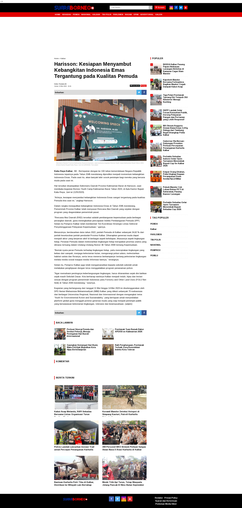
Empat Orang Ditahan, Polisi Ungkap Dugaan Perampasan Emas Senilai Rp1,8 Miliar (174, 175)
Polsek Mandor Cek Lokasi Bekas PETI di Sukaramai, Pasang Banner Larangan (173, 190)
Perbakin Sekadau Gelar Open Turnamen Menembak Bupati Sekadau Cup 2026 (175, 205)
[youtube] (186, 7)
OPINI (136, 14)
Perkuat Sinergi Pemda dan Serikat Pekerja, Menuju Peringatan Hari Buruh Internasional (80, 332)
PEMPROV (155, 250)
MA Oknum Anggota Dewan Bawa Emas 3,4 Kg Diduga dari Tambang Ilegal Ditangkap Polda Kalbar (175, 130)
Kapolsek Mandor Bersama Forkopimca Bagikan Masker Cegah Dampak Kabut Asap (174, 83)
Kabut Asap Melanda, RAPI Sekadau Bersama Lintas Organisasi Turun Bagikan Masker (73, 414)
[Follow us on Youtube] (129, 498)
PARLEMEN (118, 14)
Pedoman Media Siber (166, 504)
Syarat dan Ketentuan (166, 501)
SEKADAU (66, 14)
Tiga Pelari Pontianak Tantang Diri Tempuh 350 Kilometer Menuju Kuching (175, 98)
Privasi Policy (170, 498)
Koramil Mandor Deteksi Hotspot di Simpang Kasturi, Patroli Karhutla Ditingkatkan (120, 414)
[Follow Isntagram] (123, 498)
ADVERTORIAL (147, 14)
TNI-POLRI (106, 14)
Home (56, 58)
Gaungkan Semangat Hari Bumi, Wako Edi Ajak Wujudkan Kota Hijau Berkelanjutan (82, 347)
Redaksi (159, 498)
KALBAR (96, 14)
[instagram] (171, 7)
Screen (160, 7)
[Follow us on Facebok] (111, 498)
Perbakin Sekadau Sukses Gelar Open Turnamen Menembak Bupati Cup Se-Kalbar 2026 (173, 161)
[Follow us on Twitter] (117, 498)
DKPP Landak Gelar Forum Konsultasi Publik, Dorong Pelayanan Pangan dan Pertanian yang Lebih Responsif (175, 115)
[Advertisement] (121, 37)
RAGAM (128, 14)
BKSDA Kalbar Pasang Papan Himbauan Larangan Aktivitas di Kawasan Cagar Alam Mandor (174, 69)
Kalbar (63, 58)
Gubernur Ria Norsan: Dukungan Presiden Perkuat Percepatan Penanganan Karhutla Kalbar (174, 145)
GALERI (158, 14)
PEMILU (154, 255)
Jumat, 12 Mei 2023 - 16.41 (62, 86)
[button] (185, 13)
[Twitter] (139, 92)
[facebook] (176, 7)
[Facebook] (144, 92)
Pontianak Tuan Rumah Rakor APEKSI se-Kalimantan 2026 (129, 330)
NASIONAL (86, 14)
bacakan (135, 86)
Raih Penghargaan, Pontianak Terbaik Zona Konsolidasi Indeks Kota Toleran (129, 347)
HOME (57, 14)
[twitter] (181, 7)
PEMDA (76, 14)
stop (144, 86)
